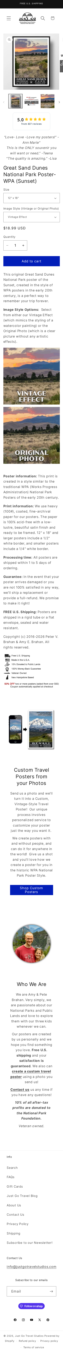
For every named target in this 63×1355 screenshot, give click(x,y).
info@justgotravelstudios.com (31, 1267)
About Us (14, 1205)
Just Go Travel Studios (29, 1335)
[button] (8, 18)
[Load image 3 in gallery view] (48, 101)
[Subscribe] (51, 1291)
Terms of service (33, 1347)
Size (6, 189)
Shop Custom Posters (31, 890)
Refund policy (27, 1340)
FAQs (11, 1177)
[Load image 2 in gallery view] (31, 101)
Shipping (13, 1233)
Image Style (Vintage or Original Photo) (31, 208)
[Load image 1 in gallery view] (16, 101)
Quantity (9, 237)
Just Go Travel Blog (22, 1196)
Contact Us (15, 1214)
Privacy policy (49, 1340)
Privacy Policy (18, 1224)
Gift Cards (15, 1186)
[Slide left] (3, 102)
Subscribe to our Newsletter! (30, 1242)
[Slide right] (59, 102)
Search (12, 1167)
